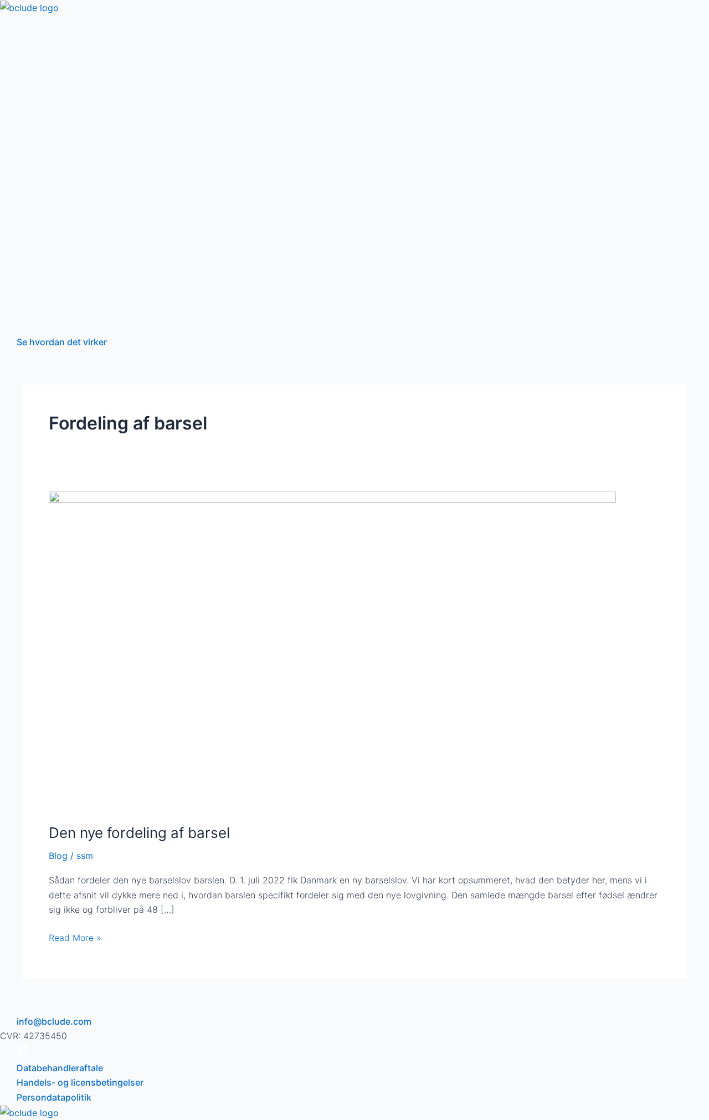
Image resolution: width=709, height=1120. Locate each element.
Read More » (75, 936)
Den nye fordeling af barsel (139, 832)
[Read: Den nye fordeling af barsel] (332, 650)
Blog (58, 855)
